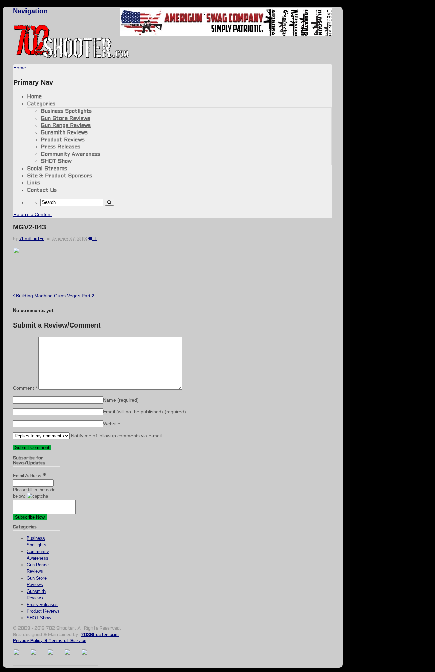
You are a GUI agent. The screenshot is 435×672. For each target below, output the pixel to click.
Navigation (30, 11)
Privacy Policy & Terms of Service (49, 641)
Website (111, 423)
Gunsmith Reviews (64, 132)
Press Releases (60, 147)
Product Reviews (63, 140)
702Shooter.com (100, 635)
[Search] (109, 202)
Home (34, 96)
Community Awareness (70, 154)
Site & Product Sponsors (59, 176)
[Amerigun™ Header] (226, 34)
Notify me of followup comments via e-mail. (116, 435)
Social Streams (47, 168)
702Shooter (31, 239)
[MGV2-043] (47, 283)
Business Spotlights (66, 111)
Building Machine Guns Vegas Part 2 (54, 295)
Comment (25, 388)
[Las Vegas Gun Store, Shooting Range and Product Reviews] (71, 56)
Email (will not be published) (144, 411)
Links (33, 183)
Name (121, 400)
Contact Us (42, 190)
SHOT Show (56, 161)
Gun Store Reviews (65, 118)
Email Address (28, 475)
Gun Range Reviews (66, 125)
